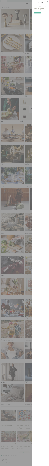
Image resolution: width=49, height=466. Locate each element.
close (47, 1)
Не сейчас (43, 12)
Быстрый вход (37, 12)
